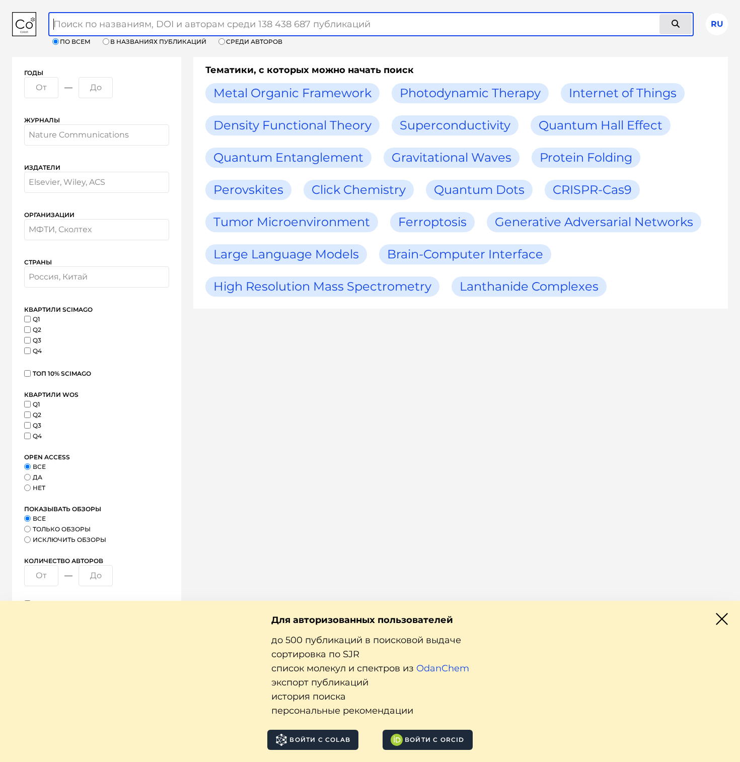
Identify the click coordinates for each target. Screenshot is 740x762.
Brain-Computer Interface (465, 254)
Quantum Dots (479, 189)
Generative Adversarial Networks (594, 222)
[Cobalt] (24, 24)
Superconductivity (455, 125)
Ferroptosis (432, 222)
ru (717, 24)
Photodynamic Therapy (470, 93)
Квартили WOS (51, 394)
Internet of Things (623, 93)
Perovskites (248, 189)
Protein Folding (586, 157)
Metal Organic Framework (292, 93)
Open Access (47, 457)
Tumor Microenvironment (291, 222)
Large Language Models (286, 254)
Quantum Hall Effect (600, 125)
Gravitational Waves (451, 157)
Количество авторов (63, 561)
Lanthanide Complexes (529, 286)
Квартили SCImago (58, 309)
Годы (33, 73)
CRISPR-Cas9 (592, 189)
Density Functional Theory (292, 125)
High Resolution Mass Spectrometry (322, 286)
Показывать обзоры (62, 509)
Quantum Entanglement (288, 157)
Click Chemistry (359, 189)
